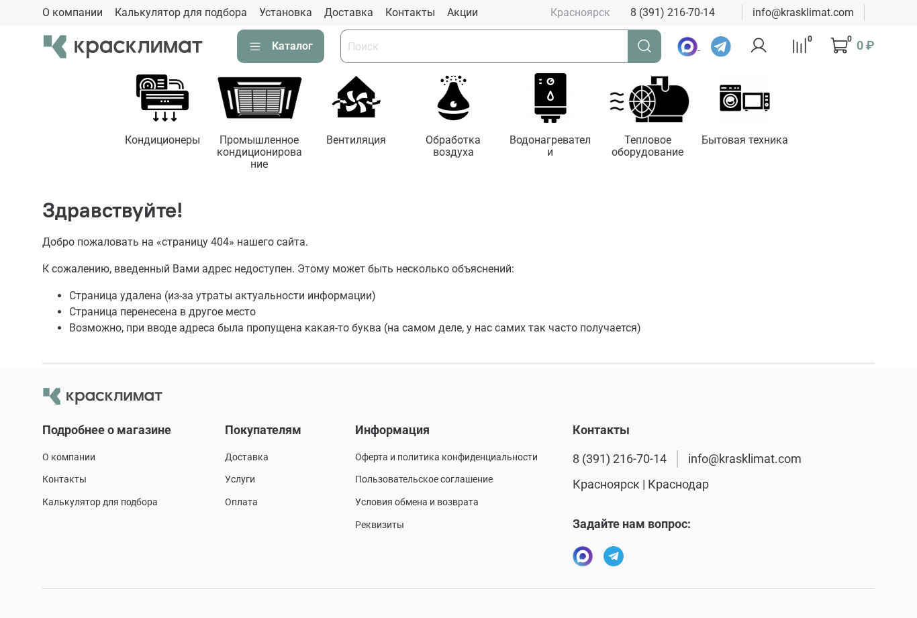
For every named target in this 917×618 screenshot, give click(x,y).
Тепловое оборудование (647, 146)
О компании (72, 12)
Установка (285, 12)
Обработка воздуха (453, 146)
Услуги (240, 479)
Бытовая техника (745, 140)
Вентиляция (356, 140)
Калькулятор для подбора (181, 12)
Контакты (410, 12)
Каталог (292, 46)
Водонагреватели (550, 146)
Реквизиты (379, 525)
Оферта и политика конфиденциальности (446, 457)
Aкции (462, 12)
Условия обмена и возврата (417, 502)
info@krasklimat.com (803, 12)
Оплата (241, 502)
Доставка (348, 12)
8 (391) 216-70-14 (672, 12)
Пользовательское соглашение (424, 479)
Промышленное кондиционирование (259, 152)
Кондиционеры (162, 140)
